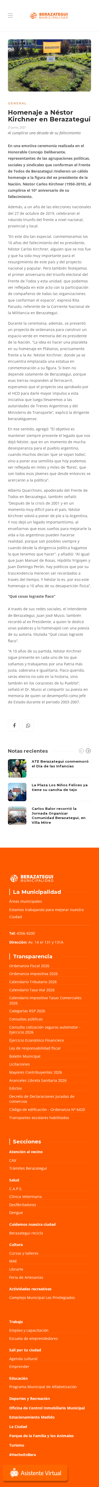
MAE (13, 1261)
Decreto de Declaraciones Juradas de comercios (41, 1099)
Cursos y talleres (24, 1253)
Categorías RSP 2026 (27, 1010)
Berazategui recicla (26, 1233)
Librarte (16, 1269)
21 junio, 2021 (17, 127)
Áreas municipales (25, 901)
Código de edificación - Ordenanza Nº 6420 (47, 1109)
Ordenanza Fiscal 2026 (29, 965)
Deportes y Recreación (29, 1398)
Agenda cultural (23, 1358)
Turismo (16, 1445)
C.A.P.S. (15, 1188)
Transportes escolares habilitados (39, 1117)
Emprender (19, 1366)
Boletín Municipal (24, 1056)
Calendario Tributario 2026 (33, 981)
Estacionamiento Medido (32, 1417)
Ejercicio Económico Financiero (36, 1040)
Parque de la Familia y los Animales (41, 1435)
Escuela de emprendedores (33, 1338)
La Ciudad (18, 1426)
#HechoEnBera (22, 1454)
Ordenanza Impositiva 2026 (33, 973)
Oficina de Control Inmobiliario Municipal (47, 1407)
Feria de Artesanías (26, 1277)
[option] (49, 793)
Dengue (16, 1212)
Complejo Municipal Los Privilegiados (42, 1297)
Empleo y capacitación (29, 1330)
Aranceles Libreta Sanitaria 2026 (38, 1080)
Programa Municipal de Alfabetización (43, 1386)
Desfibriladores (22, 1204)
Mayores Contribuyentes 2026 (35, 1072)
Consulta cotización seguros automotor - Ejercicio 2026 (45, 1030)
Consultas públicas (26, 1019)
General (17, 103)
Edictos (15, 1088)
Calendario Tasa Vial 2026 (32, 989)
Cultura (16, 1244)
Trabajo (16, 1321)
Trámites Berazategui (28, 1168)
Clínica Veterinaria (25, 1196)
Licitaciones (19, 1064)
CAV (12, 1160)
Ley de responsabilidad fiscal (34, 1048)
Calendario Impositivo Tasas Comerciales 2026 (45, 1000)
